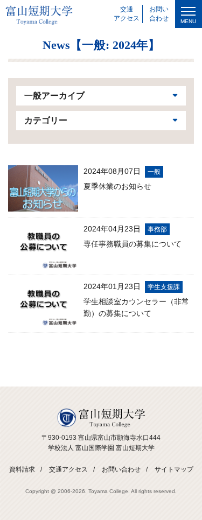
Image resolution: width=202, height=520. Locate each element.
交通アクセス (68, 469)
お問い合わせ (121, 469)
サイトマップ (174, 469)
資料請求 (22, 469)
